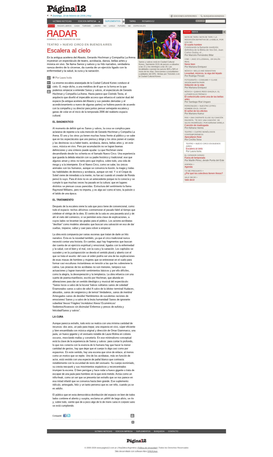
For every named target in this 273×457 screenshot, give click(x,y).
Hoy (89, 15)
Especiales (140, 26)
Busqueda (159, 431)
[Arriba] (132, 422)
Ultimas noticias (103, 431)
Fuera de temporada (195, 157)
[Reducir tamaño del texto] (49, 87)
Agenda (189, 167)
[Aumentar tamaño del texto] (49, 83)
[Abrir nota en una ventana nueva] (49, 78)
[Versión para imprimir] (49, 92)
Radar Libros (64, 26)
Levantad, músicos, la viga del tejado (203, 73)
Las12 (112, 26)
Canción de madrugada (197, 125)
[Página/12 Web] (66, 12)
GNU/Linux (152, 451)
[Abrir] (99, 21)
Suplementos (143, 431)
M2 (129, 26)
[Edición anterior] (47, 15)
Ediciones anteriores (185, 16)
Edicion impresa (124, 431)
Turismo (86, 26)
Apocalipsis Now (193, 137)
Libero (97, 26)
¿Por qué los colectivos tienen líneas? (204, 173)
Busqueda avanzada (213, 16)
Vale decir (190, 180)
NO (104, 26)
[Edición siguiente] (51, 15)
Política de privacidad (147, 448)
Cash (76, 26)
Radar (51, 26)
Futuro (121, 26)
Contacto (173, 431)
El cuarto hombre (193, 44)
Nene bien (190, 64)
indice (194, 32)
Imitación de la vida (194, 85)
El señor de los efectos (196, 111)
